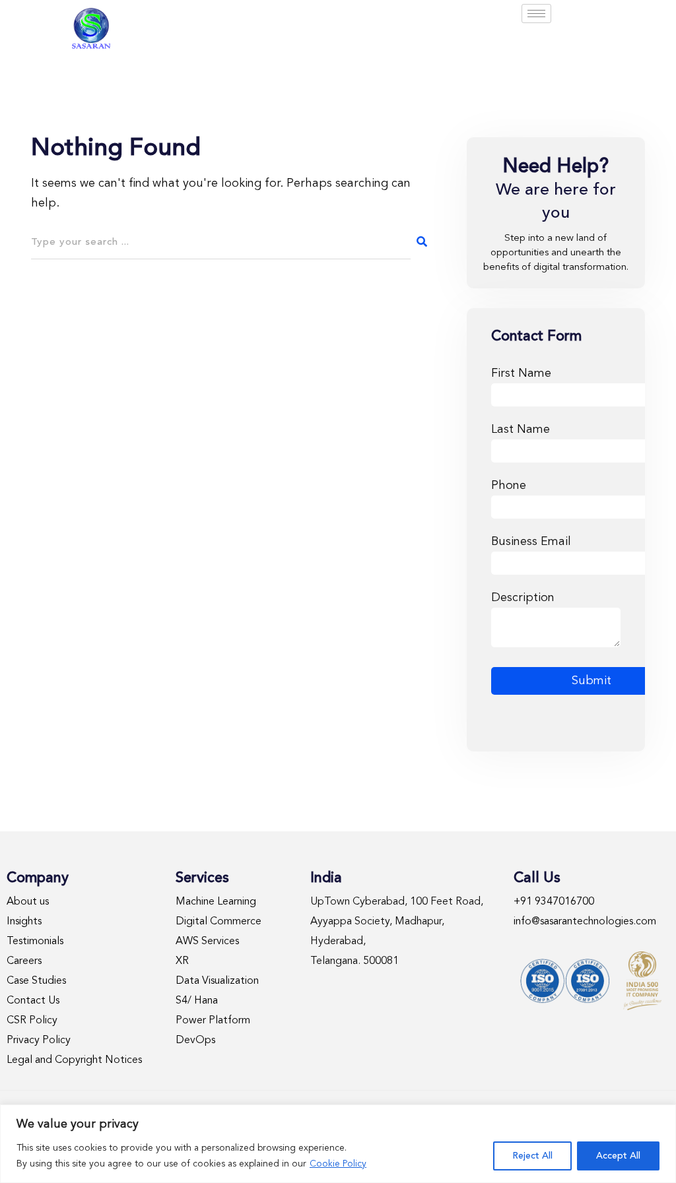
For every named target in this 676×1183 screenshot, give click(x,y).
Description (523, 598)
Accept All (618, 1156)
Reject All (532, 1156)
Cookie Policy (338, 1163)
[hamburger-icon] (536, 13)
